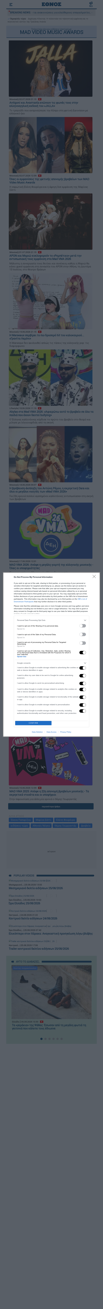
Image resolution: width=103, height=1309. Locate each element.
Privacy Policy (65, 732)
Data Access (51, 732)
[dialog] (51, 654)
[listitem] (51, 620)
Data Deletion (37, 732)
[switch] (82, 625)
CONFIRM (33, 723)
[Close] (95, 577)
